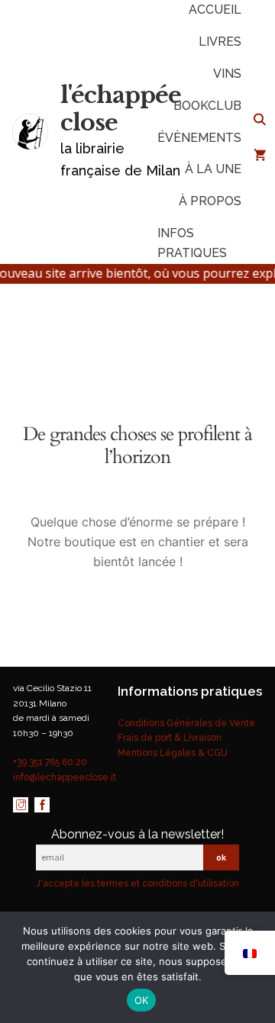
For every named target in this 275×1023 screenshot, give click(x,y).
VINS (227, 73)
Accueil (215, 9)
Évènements (199, 137)
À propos (210, 201)
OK (141, 1000)
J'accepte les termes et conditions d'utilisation (137, 883)
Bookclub (207, 105)
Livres (220, 41)
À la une (213, 169)
